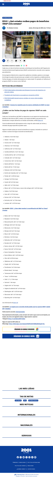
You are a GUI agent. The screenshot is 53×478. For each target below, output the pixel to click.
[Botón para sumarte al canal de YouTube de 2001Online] (26, 65)
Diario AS (40, 120)
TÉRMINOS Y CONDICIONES (19, 462)
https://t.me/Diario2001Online (16, 318)
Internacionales (7, 17)
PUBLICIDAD (30, 465)
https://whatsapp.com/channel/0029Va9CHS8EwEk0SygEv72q (27, 324)
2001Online (18, 400)
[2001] (26, 4)
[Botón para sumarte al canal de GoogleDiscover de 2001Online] (26, 329)
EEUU (25, 400)
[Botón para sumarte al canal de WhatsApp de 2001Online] (21, 65)
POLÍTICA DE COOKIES (20, 465)
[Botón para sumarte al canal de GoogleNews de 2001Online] (26, 336)
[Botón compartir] (3, 60)
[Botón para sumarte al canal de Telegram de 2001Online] (24, 65)
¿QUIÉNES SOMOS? (21, 469)
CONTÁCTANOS (31, 469)
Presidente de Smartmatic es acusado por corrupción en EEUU (21, 95)
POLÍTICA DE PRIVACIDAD (34, 462)
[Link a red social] (18, 457)
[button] (7, 60)
